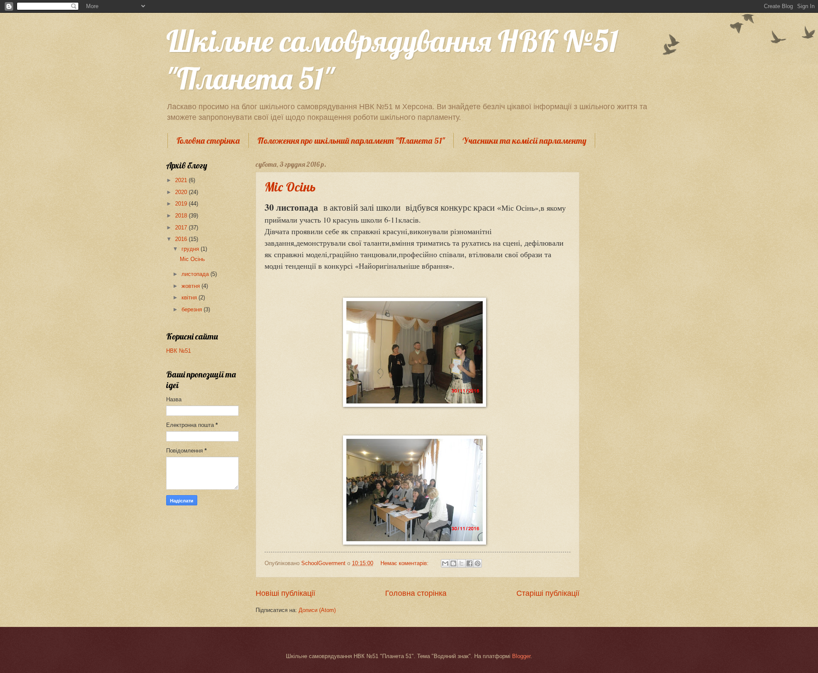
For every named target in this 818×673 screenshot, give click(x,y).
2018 (182, 215)
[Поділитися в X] (461, 563)
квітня (190, 297)
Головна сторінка (208, 140)
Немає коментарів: (405, 563)
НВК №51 (178, 351)
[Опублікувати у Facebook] (469, 563)
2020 (182, 192)
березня (192, 309)
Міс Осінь (290, 187)
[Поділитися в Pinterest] (477, 563)
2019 (182, 203)
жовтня (191, 286)
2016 (182, 239)
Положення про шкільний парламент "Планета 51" (351, 140)
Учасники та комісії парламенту (524, 140)
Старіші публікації (547, 593)
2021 (182, 180)
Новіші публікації (285, 593)
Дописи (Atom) (317, 610)
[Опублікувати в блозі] (453, 563)
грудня (191, 249)
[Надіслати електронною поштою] (445, 563)
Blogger (521, 656)
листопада (195, 274)
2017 (182, 227)
